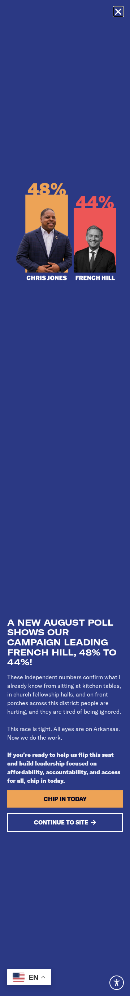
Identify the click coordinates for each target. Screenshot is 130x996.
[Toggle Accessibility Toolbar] (117, 983)
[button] (118, 11)
